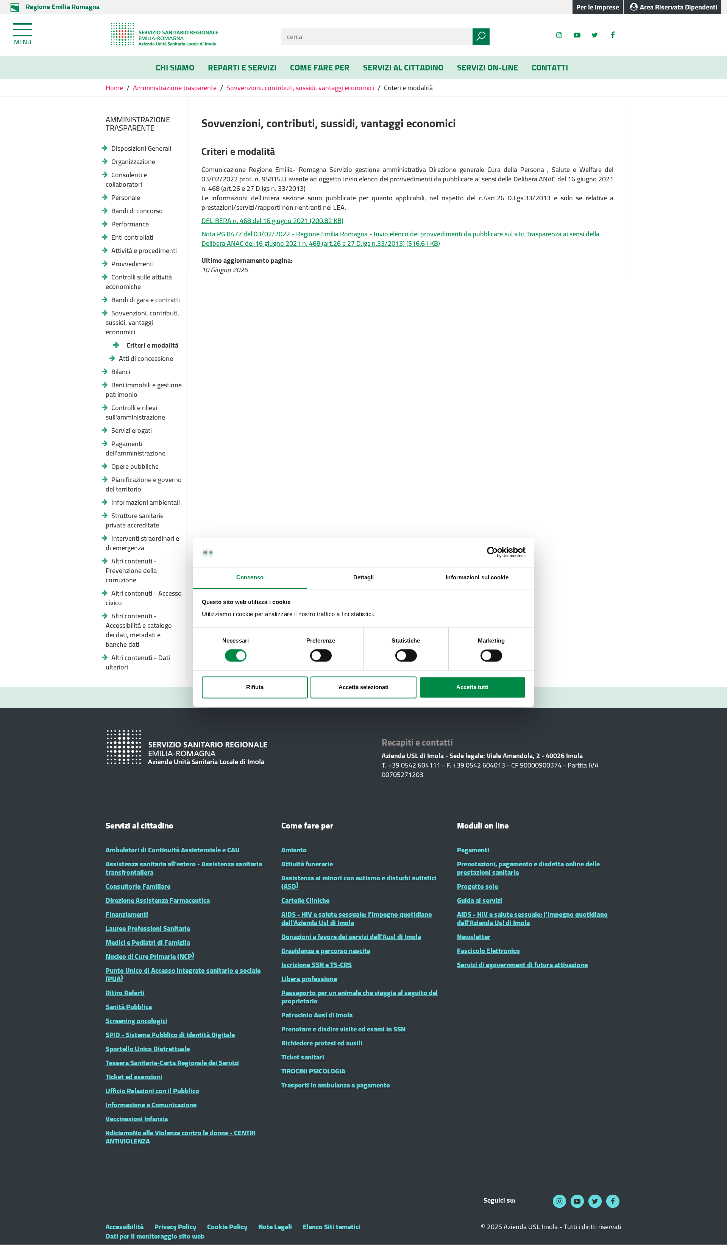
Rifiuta (255, 687)
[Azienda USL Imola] (188, 35)
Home (115, 87)
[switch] (321, 656)
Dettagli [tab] (363, 577)
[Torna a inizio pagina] (710, 1228)
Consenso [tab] (250, 577)
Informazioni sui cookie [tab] (477, 577)
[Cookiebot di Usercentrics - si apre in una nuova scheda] (492, 552)
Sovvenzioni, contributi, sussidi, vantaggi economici (300, 87)
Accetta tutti (472, 687)
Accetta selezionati (363, 687)
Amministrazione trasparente (175, 87)
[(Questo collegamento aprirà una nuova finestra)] (612, 35)
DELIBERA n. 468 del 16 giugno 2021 (272, 220)
